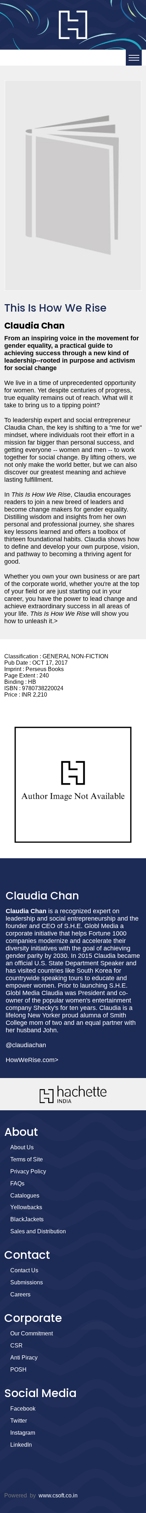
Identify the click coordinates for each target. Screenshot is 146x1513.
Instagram (22, 1433)
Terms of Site (26, 1159)
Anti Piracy (24, 1358)
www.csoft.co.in (58, 1495)
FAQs (17, 1183)
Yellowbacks (26, 1207)
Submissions (26, 1282)
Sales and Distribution (38, 1231)
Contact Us (24, 1270)
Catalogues (24, 1196)
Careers (20, 1294)
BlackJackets (27, 1219)
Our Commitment (31, 1333)
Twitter (18, 1421)
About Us (22, 1147)
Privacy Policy (28, 1171)
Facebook (22, 1409)
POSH (18, 1370)
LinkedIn (21, 1445)
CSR (16, 1345)
